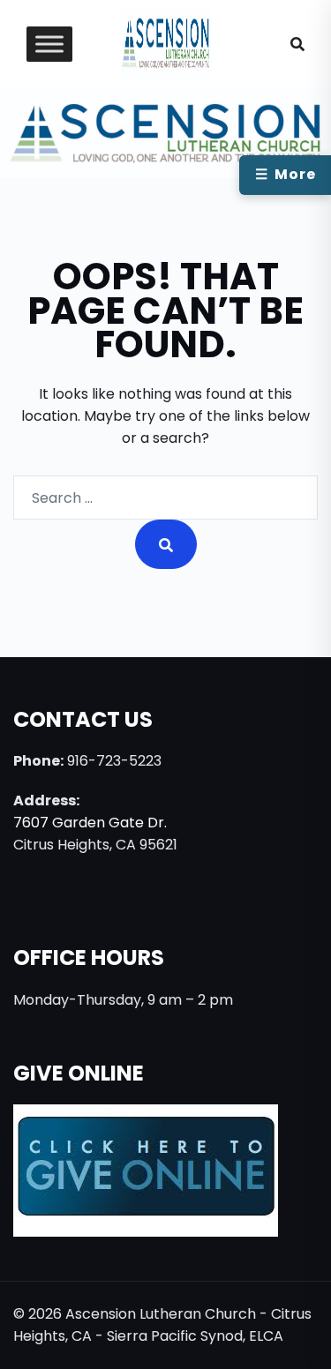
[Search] (166, 544)
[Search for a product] (297, 44)
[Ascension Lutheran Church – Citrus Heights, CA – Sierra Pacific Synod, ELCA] (165, 43)
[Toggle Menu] (49, 44)
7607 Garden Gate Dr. (90, 822)
